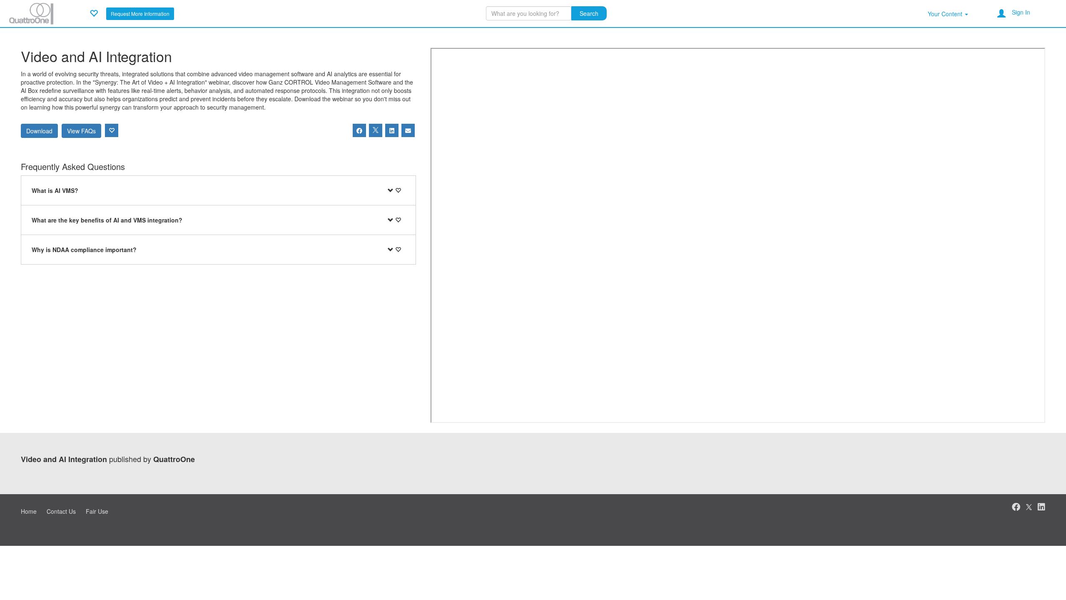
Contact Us (61, 511)
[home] (31, 12)
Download (39, 131)
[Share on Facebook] (359, 130)
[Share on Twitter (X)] (376, 130)
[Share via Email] (408, 130)
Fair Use (97, 511)
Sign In (1021, 12)
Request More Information (140, 13)
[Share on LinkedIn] (391, 130)
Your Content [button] (946, 14)
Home (29, 511)
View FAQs (81, 131)
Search (589, 13)
